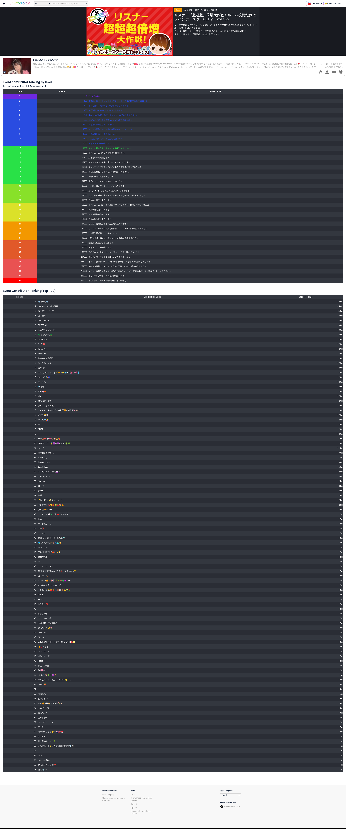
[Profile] (327, 72)
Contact (134, 804)
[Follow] (340, 72)
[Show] (333, 71)
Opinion (134, 808)
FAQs (133, 795)
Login (340, 3)
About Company (108, 795)
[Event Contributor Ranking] (320, 72)
